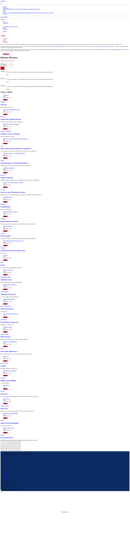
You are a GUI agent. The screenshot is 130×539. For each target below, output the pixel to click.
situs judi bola (104, 46)
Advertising (22, 12)
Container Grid (19, 9)
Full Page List (13, 9)
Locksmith (3, 233)
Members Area (6, 472)
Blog (4, 10)
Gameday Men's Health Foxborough (11, 119)
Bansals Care (4, 408)
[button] (3, 25)
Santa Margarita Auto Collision (9, 221)
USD (4, 26)
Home (4, 6)
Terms (46, 12)
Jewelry (2, 348)
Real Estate (3, 377)
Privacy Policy (6, 477)
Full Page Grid (6, 9)
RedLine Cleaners (5, 336)
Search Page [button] (6, 8)
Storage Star (4, 394)
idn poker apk (117, 49)
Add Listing (11, 12)
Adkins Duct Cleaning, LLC (8, 294)
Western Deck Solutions (7, 308)
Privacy (43, 12)
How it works (38, 12)
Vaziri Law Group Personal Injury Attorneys (13, 192)
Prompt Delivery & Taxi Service (9, 322)
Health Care (3, 116)
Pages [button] (4, 11)
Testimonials (28, 12)
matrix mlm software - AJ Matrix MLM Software (14, 163)
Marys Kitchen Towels (7, 437)
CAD (12, 26)
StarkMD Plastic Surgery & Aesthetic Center (13, 250)
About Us (33, 12)
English (4, 31)
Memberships (17, 12)
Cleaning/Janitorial (5, 291)
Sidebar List (37, 9)
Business (2, 160)
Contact (52, 12)
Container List (26, 9)
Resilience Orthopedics (7, 177)
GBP (7, 26)
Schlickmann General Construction (10, 134)
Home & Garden (4, 363)
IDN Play (45, 49)
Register (5, 17)
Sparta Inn (4, 104)
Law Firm (3, 189)
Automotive (3, 218)
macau (41, 44)
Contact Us (5, 474)
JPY (17, 26)
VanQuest (3, 366)
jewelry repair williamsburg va (9, 351)
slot (51, 46)
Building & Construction (6, 131)
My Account (6, 12)
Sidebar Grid (32, 9)
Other (2, 145)
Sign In (2, 17)
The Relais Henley (6, 206)
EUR (9, 26)
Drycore (3, 265)
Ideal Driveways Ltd (6, 279)
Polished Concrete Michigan (8, 380)
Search (2, 68)
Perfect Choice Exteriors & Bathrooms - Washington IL (16, 148)
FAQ (49, 12)
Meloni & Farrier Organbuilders (10, 423)
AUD (14, 26)
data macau (61, 44)
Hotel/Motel (3, 102)
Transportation (4, 319)
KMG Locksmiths (5, 236)
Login (4, 40)
